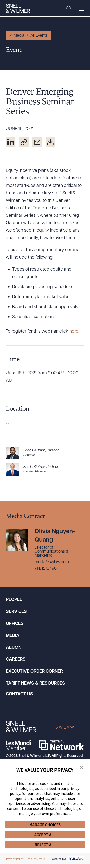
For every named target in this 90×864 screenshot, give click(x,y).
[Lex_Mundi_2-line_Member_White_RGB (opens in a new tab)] (18, 745)
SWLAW (65, 728)
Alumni (14, 648)
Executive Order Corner (34, 671)
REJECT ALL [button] (45, 844)
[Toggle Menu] (81, 8)
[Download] (50, 142)
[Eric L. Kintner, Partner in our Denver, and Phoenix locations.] (45, 469)
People (14, 600)
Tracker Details (36, 859)
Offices (15, 624)
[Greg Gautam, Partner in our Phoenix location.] (45, 453)
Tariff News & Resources (35, 683)
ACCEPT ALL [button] (45, 834)
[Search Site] (68, 8)
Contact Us (19, 694)
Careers (16, 659)
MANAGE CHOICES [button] (45, 824)
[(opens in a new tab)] (11, 142)
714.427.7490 (46, 569)
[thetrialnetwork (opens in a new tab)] (61, 745)
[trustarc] (75, 859)
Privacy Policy (15, 859)
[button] (82, 768)
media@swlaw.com (52, 562)
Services (16, 612)
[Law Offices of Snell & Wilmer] (18, 8)
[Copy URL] (24, 142)
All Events (39, 36)
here (74, 331)
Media (19, 36)
